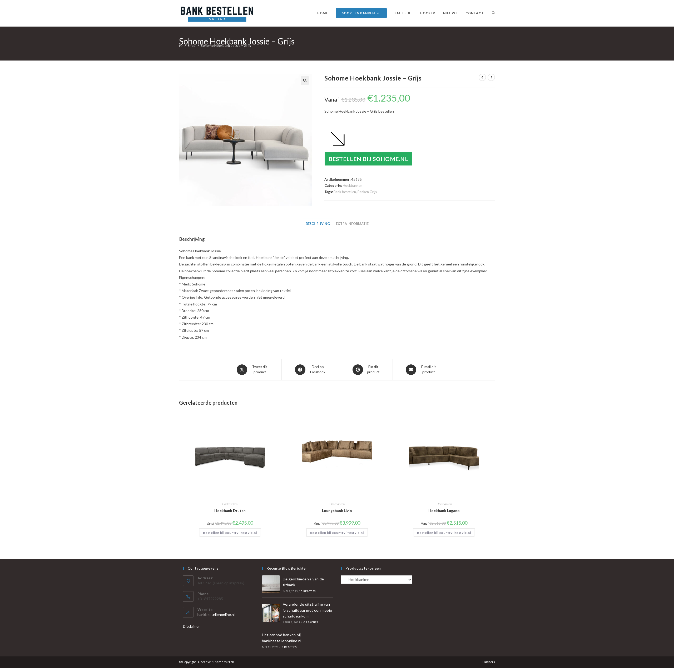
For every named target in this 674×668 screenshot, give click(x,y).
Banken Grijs (367, 192)
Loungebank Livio (337, 510)
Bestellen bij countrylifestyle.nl (230, 533)
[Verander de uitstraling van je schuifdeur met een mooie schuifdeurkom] (271, 613)
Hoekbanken (352, 185)
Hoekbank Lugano (444, 510)
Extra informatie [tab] (352, 224)
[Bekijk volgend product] (491, 77)
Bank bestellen (345, 192)
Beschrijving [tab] (318, 224)
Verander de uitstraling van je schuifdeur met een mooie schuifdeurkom (307, 610)
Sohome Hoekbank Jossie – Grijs (226, 45)
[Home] (180, 45)
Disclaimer (191, 626)
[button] (305, 80)
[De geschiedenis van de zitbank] (271, 584)
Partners (489, 662)
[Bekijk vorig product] (482, 77)
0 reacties (308, 591)
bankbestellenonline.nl (216, 614)
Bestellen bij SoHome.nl (368, 158)
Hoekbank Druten (230, 510)
